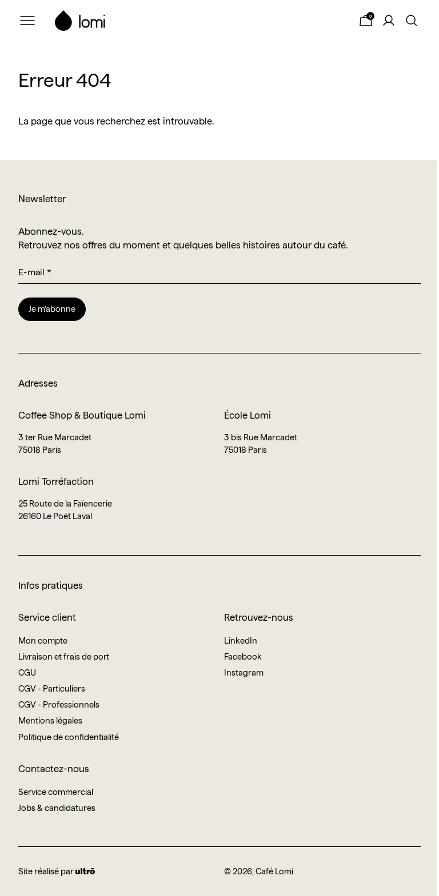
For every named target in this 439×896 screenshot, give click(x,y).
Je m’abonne (52, 309)
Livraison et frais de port (63, 656)
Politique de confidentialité (68, 737)
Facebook (243, 656)
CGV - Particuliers (51, 688)
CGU (27, 672)
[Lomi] (196, 20)
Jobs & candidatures (56, 808)
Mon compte (42, 640)
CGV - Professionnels (58, 704)
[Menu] (27, 20)
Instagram (244, 672)
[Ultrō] (85, 871)
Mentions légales (50, 720)
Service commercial (55, 792)
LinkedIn (240, 640)
